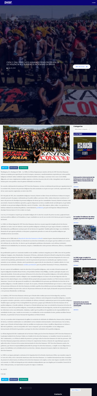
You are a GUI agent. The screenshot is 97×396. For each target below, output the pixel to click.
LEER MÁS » (76, 186)
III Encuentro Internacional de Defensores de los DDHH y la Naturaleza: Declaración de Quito (84, 179)
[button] (81, 67)
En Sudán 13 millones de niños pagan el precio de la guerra (84, 217)
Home (93, 2)
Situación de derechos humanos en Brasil (30, 238)
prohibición (40, 208)
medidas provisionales (30, 265)
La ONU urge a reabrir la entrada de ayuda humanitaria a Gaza (85, 259)
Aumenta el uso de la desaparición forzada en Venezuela (82, 303)
